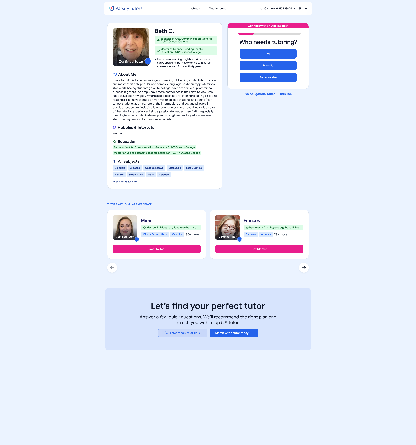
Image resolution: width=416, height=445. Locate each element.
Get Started (157, 249)
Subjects (195, 8)
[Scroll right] (304, 268)
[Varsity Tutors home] (125, 8)
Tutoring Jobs (217, 8)
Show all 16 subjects (126, 181)
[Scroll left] (112, 268)
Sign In (303, 8)
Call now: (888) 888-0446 (279, 8)
